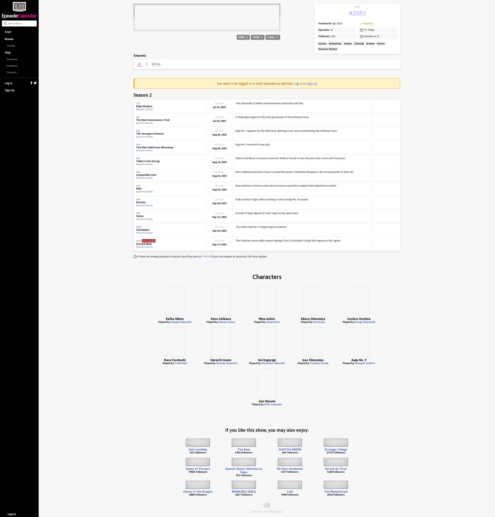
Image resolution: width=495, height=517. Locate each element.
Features (12, 59)
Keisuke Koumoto (227, 363)
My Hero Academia (290, 468)
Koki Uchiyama (273, 404)
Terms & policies (273, 511)
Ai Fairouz (319, 322)
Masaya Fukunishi (181, 322)
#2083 (357, 13)
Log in (8, 83)
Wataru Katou (227, 322)
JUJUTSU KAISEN (289, 449)
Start (8, 31)
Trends (11, 45)
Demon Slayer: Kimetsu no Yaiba (243, 470)
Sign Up (10, 90)
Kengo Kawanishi (365, 322)
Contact (11, 72)
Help (8, 52)
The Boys (244, 449)
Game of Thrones (198, 468)
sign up (312, 83)
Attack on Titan (336, 468)
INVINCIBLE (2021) (244, 491)
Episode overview (144, 109)
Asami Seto (273, 322)
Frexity (258, 511)
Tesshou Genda (319, 363)
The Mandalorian (336, 491)
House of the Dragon (198, 491)
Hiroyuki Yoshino (365, 363)
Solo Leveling (198, 449)
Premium (12, 65)
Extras (156, 64)
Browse (9, 39)
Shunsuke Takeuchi (273, 363)
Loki (290, 491)
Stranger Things (336, 449)
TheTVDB (207, 256)
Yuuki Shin (181, 363)
